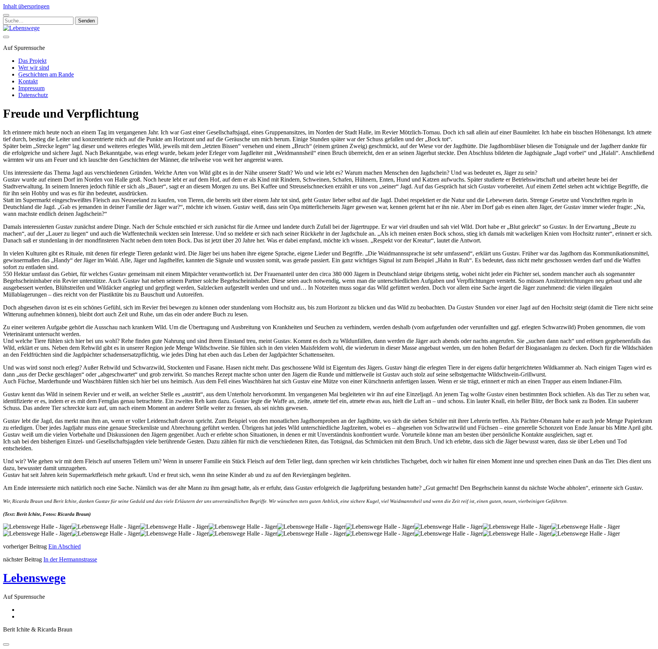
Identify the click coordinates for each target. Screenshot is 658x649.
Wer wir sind (33, 67)
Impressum (31, 88)
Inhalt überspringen (26, 6)
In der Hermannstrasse (70, 559)
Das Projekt (32, 60)
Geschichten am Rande (46, 74)
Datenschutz (33, 95)
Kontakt (28, 81)
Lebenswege (34, 578)
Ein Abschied (64, 546)
